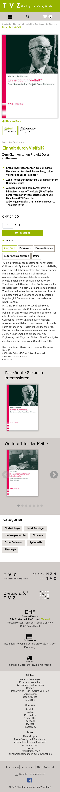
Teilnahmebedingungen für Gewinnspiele (30, 754)
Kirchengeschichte (15, 535)
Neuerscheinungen (30, 679)
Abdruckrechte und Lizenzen (30, 742)
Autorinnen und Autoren (30, 685)
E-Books (30, 700)
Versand (45, 619)
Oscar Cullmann (13, 542)
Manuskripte (30, 736)
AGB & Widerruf (45, 767)
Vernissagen (30, 694)
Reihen (30, 688)
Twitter (30, 724)
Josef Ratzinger (36, 528)
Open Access (30, 697)
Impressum (12, 767)
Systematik (35, 542)
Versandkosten (30, 745)
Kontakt (30, 709)
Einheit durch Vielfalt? (11, 27)
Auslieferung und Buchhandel (30, 739)
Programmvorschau (30, 682)
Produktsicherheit (30, 751)
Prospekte (30, 715)
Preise (30, 748)
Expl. (17, 225)
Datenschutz (28, 767)
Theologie (10, 549)
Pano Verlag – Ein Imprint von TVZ (30, 691)
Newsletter (30, 718)
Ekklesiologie (12, 528)
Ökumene (38, 535)
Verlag (30, 712)
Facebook (30, 721)
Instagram (30, 727)
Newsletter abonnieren (31, 774)
